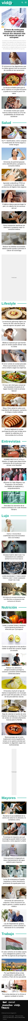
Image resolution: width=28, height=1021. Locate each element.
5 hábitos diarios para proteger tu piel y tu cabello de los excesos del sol (14, 206)
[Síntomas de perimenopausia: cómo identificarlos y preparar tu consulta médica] (14, 154)
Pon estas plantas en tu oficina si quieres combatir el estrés (14, 995)
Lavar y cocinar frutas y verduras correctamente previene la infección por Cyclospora (14, 627)
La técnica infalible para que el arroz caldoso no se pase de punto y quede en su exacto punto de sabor (14, 90)
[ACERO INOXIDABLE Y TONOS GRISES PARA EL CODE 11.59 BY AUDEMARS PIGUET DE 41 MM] (14, 568)
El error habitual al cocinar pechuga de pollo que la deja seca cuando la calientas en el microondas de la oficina (14, 432)
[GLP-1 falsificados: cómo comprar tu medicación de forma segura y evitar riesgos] (14, 132)
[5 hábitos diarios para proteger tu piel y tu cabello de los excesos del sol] (14, 196)
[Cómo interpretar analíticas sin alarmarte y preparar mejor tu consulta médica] (14, 217)
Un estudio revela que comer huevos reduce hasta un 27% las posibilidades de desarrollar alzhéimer (14, 113)
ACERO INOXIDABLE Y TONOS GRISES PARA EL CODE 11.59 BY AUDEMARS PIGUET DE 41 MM (14, 578)
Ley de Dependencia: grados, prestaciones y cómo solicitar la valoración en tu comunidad (14, 925)
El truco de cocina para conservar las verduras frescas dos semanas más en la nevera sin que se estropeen (14, 33)
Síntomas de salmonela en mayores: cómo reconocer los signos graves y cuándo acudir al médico (14, 903)
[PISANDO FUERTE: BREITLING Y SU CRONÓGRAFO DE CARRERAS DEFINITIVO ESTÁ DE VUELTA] (14, 547)
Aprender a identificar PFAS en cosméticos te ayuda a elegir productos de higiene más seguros (14, 185)
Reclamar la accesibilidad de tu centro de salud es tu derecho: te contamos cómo (14, 818)
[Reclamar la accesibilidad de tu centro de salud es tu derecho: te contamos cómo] (14, 808)
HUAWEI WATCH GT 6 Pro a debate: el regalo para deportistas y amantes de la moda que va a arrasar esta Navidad (14, 462)
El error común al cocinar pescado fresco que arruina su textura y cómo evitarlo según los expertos (14, 366)
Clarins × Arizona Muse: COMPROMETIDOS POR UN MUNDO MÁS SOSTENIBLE (14, 535)
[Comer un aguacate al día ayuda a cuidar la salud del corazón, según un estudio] (14, 638)
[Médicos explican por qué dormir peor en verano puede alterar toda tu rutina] (14, 334)
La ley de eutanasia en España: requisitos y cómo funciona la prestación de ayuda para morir (14, 881)
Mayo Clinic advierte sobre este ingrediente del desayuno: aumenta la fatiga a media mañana (14, 410)
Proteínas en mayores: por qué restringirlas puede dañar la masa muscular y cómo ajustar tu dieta (14, 839)
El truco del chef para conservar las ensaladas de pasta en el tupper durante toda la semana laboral (14, 388)
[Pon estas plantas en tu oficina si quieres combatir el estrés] (14, 986)
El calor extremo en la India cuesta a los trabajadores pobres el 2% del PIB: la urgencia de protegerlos (14, 954)
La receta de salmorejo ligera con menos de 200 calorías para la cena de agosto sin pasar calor (14, 323)
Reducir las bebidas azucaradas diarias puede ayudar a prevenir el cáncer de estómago (14, 248)
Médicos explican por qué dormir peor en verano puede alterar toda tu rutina (14, 344)
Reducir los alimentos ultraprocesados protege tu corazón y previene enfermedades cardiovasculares (14, 671)
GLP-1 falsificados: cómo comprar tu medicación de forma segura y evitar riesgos (14, 143)
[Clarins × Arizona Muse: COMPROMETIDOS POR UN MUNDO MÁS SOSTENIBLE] (14, 525)
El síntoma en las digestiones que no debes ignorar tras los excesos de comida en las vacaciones (14, 68)
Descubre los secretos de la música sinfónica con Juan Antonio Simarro (14, 507)
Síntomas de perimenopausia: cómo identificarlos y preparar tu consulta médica (14, 164)
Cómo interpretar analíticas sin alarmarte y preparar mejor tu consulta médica (14, 227)
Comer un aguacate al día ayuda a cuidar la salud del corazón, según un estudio (14, 648)
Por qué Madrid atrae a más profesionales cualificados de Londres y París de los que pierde (14, 975)
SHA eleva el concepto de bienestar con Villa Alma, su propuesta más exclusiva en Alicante (14, 599)
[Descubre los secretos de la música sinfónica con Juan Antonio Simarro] (14, 497)
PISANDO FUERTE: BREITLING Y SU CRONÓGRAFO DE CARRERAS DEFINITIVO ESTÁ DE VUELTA (14, 557)
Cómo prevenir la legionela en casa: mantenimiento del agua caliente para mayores (14, 860)
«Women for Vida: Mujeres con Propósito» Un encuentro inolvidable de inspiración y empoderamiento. (14, 485)
